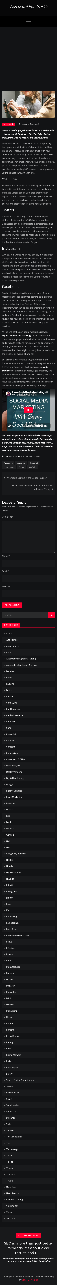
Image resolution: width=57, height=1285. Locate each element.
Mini (8, 998)
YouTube (33, 467)
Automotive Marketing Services (21, 665)
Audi (8, 652)
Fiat (8, 815)
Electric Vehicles (14, 790)
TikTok (9, 1161)
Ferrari (9, 809)
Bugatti (10, 683)
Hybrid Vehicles (13, 872)
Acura (9, 633)
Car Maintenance (14, 715)
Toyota (9, 1168)
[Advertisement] (28, 56)
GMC (8, 847)
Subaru (10, 1130)
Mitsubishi (11, 1010)
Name (6, 556)
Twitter (22, 467)
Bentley (10, 671)
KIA (8, 910)
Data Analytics (13, 765)
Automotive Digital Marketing (21, 658)
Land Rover (11, 929)
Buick (9, 690)
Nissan (9, 1017)
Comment (7, 516)
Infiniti (9, 885)
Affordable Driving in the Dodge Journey (27, 477)
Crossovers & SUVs (15, 759)
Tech (8, 1143)
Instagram (21, 463)
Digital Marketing (15, 778)
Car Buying (11, 702)
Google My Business (16, 853)
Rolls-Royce (12, 1067)
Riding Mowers (13, 1054)
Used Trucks (12, 1193)
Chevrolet (11, 734)
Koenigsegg (12, 916)
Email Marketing (14, 797)
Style (8, 1124)
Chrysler (10, 740)
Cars (8, 727)
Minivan (10, 1004)
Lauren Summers (13, 456)
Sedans (9, 1086)
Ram (8, 1048)
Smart (9, 1098)
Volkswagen (12, 1205)
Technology (12, 1149)
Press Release (13, 1036)
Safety (9, 1073)
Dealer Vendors (14, 771)
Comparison (12, 753)
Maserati (10, 973)
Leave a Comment (30, 124)
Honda (9, 866)
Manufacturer (13, 966)
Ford (8, 822)
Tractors (10, 1174)
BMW (9, 677)
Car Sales (10, 721)
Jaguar (9, 897)
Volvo (9, 1212)
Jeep (8, 904)
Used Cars (11, 1187)
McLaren (10, 985)
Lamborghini (12, 922)
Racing (9, 1042)
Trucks (9, 1180)
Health (9, 860)
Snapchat (34, 463)
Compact (10, 746)
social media (9, 467)
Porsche (10, 1029)
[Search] (51, 615)
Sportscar (11, 1111)
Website (6, 586)
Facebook (8, 463)
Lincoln (9, 954)
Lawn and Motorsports (17, 935)
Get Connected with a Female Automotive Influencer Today (32, 487)
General (10, 828)
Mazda (9, 979)
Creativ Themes (30, 1279)
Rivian (9, 1061)
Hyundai (10, 878)
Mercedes (11, 992)
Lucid (8, 960)
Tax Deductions (14, 1136)
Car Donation (13, 709)
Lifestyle (10, 948)
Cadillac (10, 696)
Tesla (9, 1155)
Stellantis (10, 1117)
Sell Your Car (12, 1092)
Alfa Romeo (12, 639)
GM (8, 841)
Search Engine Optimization (20, 1080)
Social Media (8, 124)
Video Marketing (14, 1199)
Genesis (10, 834)
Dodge (9, 784)
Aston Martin (12, 646)
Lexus (9, 941)
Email (5, 571)
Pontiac (10, 1023)
